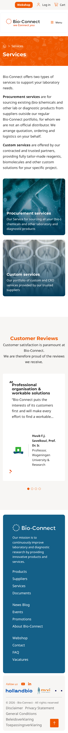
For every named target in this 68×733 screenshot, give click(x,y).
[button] (28, 489)
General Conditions (21, 713)
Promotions (21, 619)
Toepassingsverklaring (24, 725)
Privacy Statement (39, 708)
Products (19, 571)
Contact (18, 645)
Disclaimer (14, 708)
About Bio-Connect (27, 626)
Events (17, 612)
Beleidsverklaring (20, 719)
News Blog (21, 604)
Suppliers (19, 578)
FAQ (15, 652)
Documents (21, 593)
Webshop (23, 5)
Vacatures (20, 659)
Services (19, 586)
